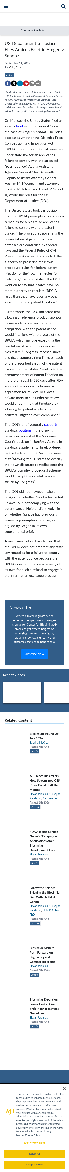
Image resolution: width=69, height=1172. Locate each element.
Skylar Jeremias (39, 794)
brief (19, 126)
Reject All (34, 1154)
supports (51, 424)
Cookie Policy (32, 1135)
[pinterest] (26, 83)
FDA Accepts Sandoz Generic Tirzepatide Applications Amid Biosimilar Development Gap (44, 841)
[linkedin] (20, 83)
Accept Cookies (34, 1165)
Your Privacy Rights (34, 1143)
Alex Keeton (50, 798)
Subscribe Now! (35, 654)
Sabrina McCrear (39, 742)
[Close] (64, 1088)
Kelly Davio (16, 67)
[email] (32, 83)
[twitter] (14, 83)
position (25, 430)
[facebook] (8, 83)
